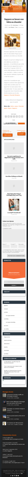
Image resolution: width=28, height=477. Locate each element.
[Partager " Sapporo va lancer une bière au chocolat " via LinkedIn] (16, 116)
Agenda (6, 305)
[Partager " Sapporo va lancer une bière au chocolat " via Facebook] (5, 116)
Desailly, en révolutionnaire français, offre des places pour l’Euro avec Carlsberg (12, 372)
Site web (21, 244)
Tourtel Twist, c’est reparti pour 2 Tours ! (14, 462)
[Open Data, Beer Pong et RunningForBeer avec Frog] (14, 186)
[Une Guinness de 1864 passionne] (4, 423)
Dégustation (7, 337)
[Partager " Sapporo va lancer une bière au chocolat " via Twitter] (8, 116)
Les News (11, 27)
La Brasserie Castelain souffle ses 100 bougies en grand (15, 395)
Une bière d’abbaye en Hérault (14, 176)
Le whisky (6, 319)
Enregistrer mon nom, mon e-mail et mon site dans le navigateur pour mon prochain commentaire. (13, 251)
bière (12, 106)
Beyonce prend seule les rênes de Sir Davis (16, 416)
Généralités (6, 343)
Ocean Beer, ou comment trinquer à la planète (16, 409)
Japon (5, 108)
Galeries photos (7, 340)
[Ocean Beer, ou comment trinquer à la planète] (4, 409)
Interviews (6, 350)
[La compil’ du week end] (14, 205)
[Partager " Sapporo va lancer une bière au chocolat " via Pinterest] (14, 116)
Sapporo (14, 108)
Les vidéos (6, 329)
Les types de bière (10, 315)
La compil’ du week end (13, 212)
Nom (5, 244)
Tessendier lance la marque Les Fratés (13, 439)
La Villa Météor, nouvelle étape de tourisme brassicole (12, 362)
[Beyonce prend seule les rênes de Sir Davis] (4, 416)
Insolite (6, 347)
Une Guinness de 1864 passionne (15, 422)
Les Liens (6, 325)
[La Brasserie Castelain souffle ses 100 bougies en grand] (4, 395)
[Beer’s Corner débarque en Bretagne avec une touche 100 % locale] (4, 402)
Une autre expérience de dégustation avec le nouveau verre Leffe (14, 157)
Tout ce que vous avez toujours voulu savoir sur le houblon (13, 367)
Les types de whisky (10, 322)
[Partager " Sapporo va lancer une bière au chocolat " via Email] (19, 116)
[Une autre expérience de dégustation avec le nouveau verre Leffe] (14, 148)
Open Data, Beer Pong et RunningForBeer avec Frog (14, 194)
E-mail (13, 244)
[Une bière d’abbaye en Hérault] (14, 168)
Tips (22, 473)
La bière (6, 312)
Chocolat (21, 106)
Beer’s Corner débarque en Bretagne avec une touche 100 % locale (16, 402)
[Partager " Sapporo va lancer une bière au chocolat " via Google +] (11, 116)
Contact (6, 309)
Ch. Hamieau (14, 25)
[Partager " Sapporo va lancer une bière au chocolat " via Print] (22, 116)
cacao (16, 106)
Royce (9, 108)
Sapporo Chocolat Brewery (12, 95)
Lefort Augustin (8, 451)
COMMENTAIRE (7, 228)
